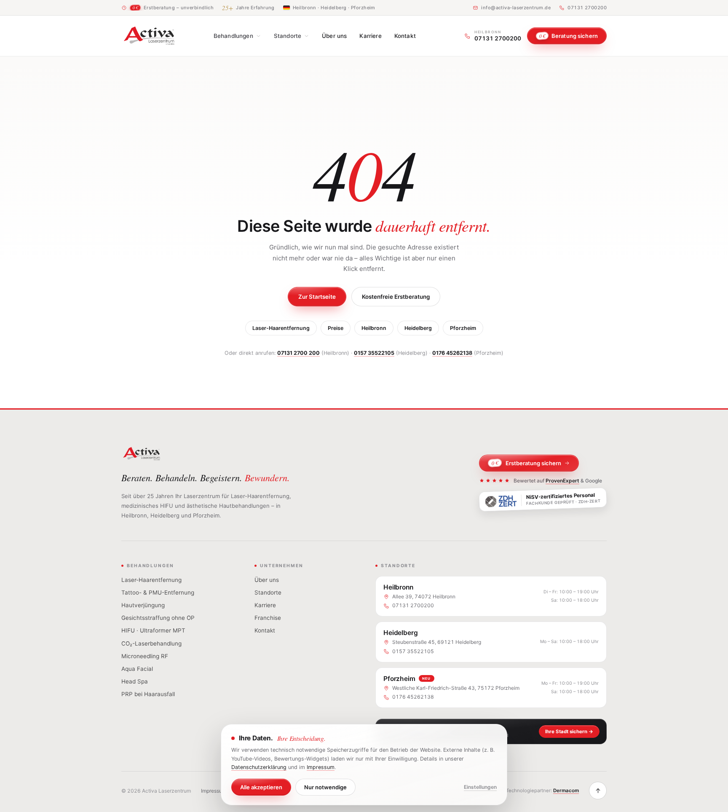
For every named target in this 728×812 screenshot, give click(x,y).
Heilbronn (373, 328)
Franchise (267, 617)
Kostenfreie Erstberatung (396, 296)
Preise (335, 328)
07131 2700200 (587, 8)
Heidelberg (418, 328)
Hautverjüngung (143, 605)
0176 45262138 (452, 353)
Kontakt (405, 35)
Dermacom (566, 790)
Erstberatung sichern (527, 462)
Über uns (334, 35)
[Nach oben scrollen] (598, 790)
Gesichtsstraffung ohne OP (158, 617)
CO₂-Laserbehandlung (151, 643)
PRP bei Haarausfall (148, 694)
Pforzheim (463, 328)
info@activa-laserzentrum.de (516, 8)
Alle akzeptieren (261, 787)
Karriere (370, 35)
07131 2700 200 (298, 353)
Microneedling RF (144, 656)
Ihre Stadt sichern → (569, 731)
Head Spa (134, 681)
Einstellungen (480, 787)
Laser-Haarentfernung (281, 328)
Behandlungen (233, 35)
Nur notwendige (325, 787)
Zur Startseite (317, 296)
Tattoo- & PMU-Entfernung (157, 592)
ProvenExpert (562, 480)
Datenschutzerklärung (258, 767)
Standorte (287, 35)
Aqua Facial (137, 668)
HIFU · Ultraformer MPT (153, 630)
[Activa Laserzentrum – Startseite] (149, 36)
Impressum (213, 791)
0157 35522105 (374, 353)
